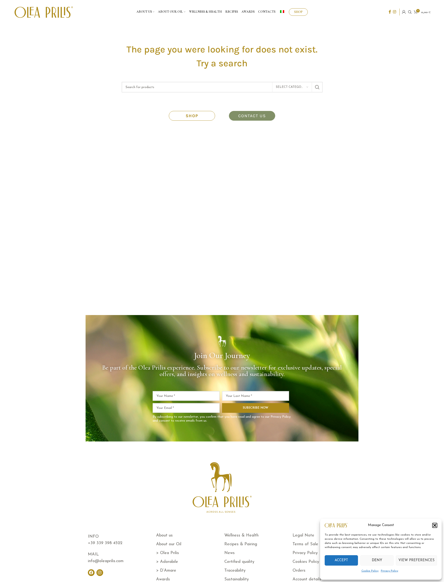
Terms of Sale (305, 544)
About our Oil (168, 544)
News (229, 553)
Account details (307, 579)
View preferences (416, 560)
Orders (299, 571)
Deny (377, 560)
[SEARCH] (317, 87)
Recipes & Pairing (240, 544)
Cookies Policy (306, 562)
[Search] (410, 12)
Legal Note (303, 535)
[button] (434, 525)
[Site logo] (44, 12)
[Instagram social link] (394, 12)
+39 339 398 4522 (105, 543)
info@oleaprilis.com (105, 561)
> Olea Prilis (167, 553)
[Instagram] (99, 572)
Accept (341, 560)
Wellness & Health (241, 535)
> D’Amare (166, 571)
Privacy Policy (389, 571)
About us (164, 535)
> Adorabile (167, 562)
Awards (163, 579)
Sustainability (236, 579)
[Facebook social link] (390, 12)
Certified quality (239, 562)
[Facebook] (91, 572)
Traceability (235, 571)
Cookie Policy (370, 571)
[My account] (404, 12)
